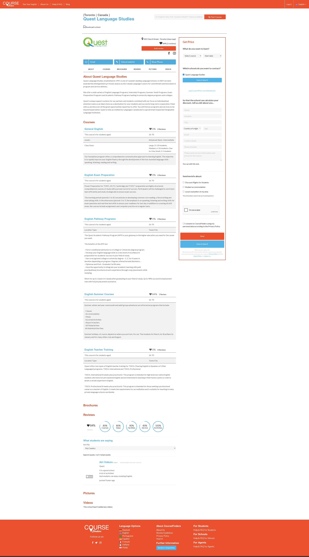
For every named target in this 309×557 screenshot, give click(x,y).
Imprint (159, 538)
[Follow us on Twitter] (96, 542)
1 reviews (171, 43)
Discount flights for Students (197, 182)
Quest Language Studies (195, 74)
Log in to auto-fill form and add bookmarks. (202, 91)
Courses (106, 69)
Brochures (122, 69)
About (91, 69)
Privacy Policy (213, 254)
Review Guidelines (164, 533)
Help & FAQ (57, 4)
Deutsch (126, 530)
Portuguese (127, 536)
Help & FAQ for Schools (204, 538)
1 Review (162, 294)
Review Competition (166, 548)
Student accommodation (195, 187)
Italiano (125, 544)
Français (126, 541)
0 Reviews (161, 129)
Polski (125, 547)
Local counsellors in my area (196, 191)
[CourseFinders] (11, 4)
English (301, 4)
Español (125, 538)
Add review (158, 48)
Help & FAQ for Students (204, 530)
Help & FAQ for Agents (203, 546)
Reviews (137, 69)
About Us (44, 4)
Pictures (153, 69)
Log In (289, 4)
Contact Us (207, 256)
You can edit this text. (191, 164)
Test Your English (30, 4)
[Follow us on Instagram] (100, 542)
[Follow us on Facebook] (92, 542)
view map (171, 39)
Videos (168, 69)
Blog (68, 4)
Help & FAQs (197, 256)
